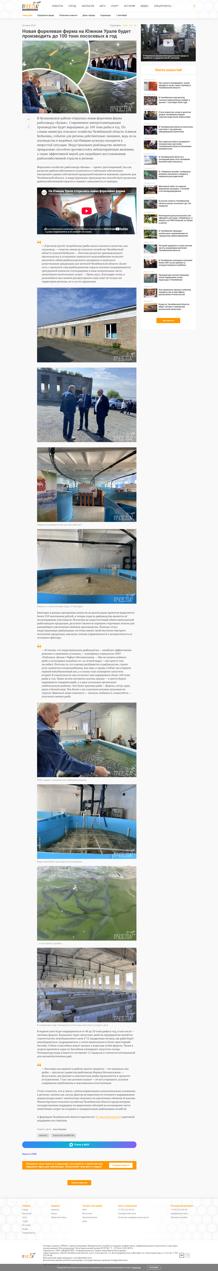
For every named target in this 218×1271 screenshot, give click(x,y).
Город (72, 6)
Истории (129, 6)
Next (193, 43)
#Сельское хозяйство (63, 1135)
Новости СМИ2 (29, 1153)
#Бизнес (43, 1135)
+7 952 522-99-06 (126, 1209)
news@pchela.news (127, 1213)
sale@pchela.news (179, 1213)
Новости (57, 6)
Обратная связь (59, 1217)
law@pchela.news (119, 1260)
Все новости (168, 320)
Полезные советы (68, 15)
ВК (130, 25)
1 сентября (121, 15)
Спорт (115, 6)
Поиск (54, 1213)
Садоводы (105, 15)
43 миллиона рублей (108, 1117)
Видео (144, 6)
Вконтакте (87, 1213)
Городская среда (45, 15)
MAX (125, 25)
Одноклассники (89, 1217)
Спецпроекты (162, 6)
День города (89, 15)
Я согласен (153, 1267)
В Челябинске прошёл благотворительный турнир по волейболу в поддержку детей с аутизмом (165, 57)
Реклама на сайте (179, 1217)
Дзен (84, 1221)
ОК (135, 25)
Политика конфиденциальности (133, 1217)
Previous (143, 43)
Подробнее (136, 1268)
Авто (103, 6)
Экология (88, 6)
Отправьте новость (120, 1165)
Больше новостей (79, 1183)
